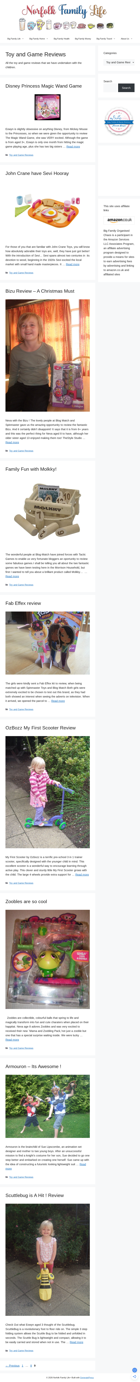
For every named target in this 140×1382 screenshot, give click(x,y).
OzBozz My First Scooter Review (40, 727)
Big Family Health (61, 39)
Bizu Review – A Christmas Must (39, 291)
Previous (12, 1365)
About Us (125, 39)
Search (107, 81)
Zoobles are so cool (26, 901)
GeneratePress (87, 1377)
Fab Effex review (23, 603)
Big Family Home (37, 39)
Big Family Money (83, 39)
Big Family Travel (104, 39)
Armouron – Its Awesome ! (33, 1066)
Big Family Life (14, 39)
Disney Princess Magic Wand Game (43, 86)
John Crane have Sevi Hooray (37, 173)
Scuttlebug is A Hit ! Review (34, 1195)
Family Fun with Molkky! (31, 469)
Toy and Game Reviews (21, 155)
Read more (73, 146)
